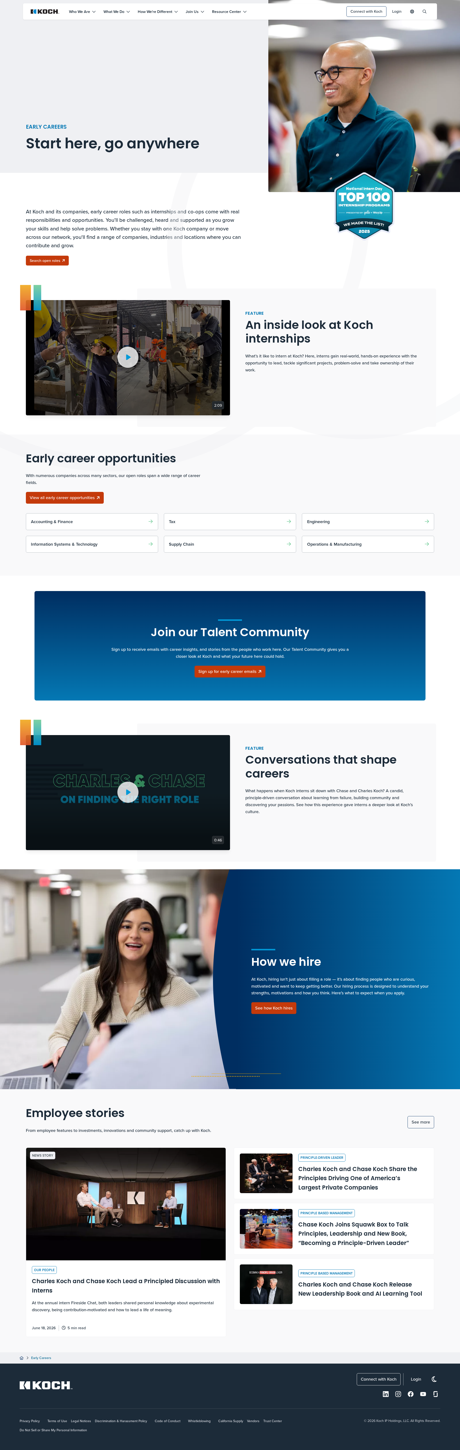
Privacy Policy (30, 1421)
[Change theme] (434, 1379)
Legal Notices (81, 1421)
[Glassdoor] (435, 1394)
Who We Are (79, 11)
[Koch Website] (45, 11)
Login (397, 11)
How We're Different (155, 11)
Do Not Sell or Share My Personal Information (53, 1430)
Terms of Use (57, 1421)
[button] (127, 357)
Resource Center (226, 11)
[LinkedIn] (386, 1394)
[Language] (412, 11)
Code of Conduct (167, 1421)
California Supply (230, 1421)
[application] (128, 357)
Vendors (253, 1421)
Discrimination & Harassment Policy (121, 1421)
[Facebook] (410, 1394)
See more (421, 1122)
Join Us (192, 11)
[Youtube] (423, 1394)
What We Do (114, 11)
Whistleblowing (199, 1421)
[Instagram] (398, 1394)
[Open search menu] (424, 11)
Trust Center (272, 1421)
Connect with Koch (366, 11)
